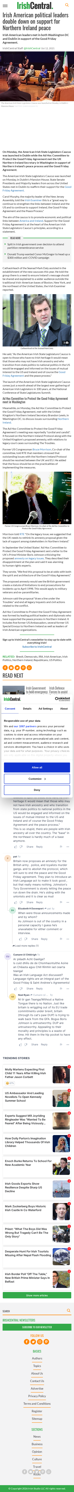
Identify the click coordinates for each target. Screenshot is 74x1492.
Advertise (37, 1388)
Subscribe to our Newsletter (37, 1327)
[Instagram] (40, 1341)
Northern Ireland (22, 660)
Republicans (41, 660)
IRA (41, 656)
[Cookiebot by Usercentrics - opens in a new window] (55, 699)
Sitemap (37, 1418)
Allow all (37, 767)
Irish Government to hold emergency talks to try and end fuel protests (37, 693)
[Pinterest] (46, 1341)
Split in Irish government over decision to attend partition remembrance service (35, 246)
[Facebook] (26, 1341)
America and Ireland (31, 220)
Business (37, 1444)
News (37, 1436)
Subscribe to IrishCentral (37, 646)
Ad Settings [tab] (46, 708)
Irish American (52, 656)
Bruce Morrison (42, 449)
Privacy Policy (37, 1396)
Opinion (37, 1451)
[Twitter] (33, 1341)
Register (37, 1411)
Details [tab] (27, 708)
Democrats (31, 656)
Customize (35, 778)
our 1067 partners (25, 726)
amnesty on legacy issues (29, 558)
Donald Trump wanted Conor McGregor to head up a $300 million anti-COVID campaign (38, 255)
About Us (37, 1373)
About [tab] (64, 708)
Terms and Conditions (37, 1403)
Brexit (19, 656)
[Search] (67, 5)
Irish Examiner (33, 200)
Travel (37, 1467)
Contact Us (37, 1381)
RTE (22, 534)
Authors (37, 1358)
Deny (37, 789)
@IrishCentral (32, 48)
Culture (37, 1459)
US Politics (55, 660)
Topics (37, 1366)
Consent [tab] (10, 708)
